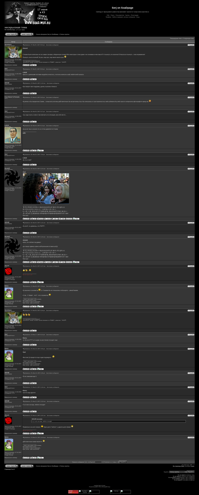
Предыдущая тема (175, 38)
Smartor (103, 485)
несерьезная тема (16, 27)
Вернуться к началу (11, 65)
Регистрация (134, 15)
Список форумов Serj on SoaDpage (47, 34)
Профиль (108, 17)
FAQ (108, 15)
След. (23, 29)
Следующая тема (188, 38)
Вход (137, 17)
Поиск (112, 15)
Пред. (13, 29)
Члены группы (64, 34)
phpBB (96, 486)
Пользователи (120, 15)
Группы (127, 15)
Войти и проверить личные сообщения (124, 17)
